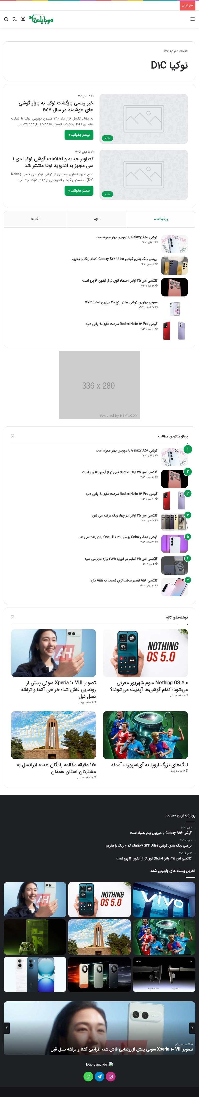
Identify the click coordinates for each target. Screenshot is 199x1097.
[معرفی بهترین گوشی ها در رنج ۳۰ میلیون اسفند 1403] (174, 309)
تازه (97, 219)
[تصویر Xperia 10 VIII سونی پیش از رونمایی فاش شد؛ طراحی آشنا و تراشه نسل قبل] (53, 653)
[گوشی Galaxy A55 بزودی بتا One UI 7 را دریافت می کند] (174, 544)
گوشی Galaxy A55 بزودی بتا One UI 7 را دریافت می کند (118, 537)
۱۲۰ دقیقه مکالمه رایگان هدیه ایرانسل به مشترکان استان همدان (56, 768)
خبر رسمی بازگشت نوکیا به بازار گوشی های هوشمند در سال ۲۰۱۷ (56, 106)
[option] (99, 1028)
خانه (182, 51)
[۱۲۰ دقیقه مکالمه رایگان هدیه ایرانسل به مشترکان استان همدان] (53, 735)
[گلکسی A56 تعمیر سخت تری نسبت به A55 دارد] (174, 587)
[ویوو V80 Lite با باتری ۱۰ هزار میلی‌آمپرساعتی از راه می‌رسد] (164, 900)
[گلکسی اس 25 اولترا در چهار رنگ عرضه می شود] (174, 522)
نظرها (35, 219)
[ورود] (23, 21)
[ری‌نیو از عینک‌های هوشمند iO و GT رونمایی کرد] (164, 974)
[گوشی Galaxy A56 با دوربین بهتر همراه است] (174, 244)
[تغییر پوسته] (14, 21)
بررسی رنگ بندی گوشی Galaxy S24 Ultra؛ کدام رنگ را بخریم (115, 259)
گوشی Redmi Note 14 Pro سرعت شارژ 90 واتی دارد (122, 324)
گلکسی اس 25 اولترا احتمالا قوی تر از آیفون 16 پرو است (120, 280)
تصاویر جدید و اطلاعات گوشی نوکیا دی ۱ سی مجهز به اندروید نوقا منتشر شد (53, 162)
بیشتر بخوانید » (79, 135)
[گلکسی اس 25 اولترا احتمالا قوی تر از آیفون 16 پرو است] (174, 287)
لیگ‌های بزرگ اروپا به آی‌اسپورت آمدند (149, 765)
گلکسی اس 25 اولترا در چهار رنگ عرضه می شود (125, 515)
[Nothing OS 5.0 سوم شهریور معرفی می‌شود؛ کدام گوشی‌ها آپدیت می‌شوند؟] (145, 653)
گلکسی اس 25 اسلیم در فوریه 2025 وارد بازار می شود (121, 559)
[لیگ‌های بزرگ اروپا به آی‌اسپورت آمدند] (145, 735)
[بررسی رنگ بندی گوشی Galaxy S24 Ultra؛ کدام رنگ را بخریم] (174, 266)
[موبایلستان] (41, 19)
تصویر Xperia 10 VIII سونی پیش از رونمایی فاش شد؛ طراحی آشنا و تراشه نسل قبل (58, 689)
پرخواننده (161, 219)
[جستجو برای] (6, 21)
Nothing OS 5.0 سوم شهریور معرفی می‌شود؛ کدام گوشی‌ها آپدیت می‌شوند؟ (149, 686)
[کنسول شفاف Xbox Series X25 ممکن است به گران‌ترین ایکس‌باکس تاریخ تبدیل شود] (35, 937)
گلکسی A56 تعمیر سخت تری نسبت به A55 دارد (124, 580)
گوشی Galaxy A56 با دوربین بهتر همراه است (127, 237)
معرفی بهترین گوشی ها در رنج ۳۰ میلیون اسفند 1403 (121, 302)
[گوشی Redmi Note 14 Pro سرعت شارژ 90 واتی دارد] (174, 331)
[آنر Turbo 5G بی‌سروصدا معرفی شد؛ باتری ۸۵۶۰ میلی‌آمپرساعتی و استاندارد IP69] (99, 974)
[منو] (193, 21)
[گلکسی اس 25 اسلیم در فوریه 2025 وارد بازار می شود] (174, 565)
